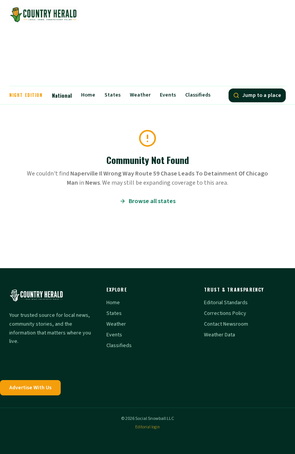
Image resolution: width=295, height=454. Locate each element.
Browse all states (152, 201)
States (112, 95)
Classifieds (197, 95)
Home (88, 95)
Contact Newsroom (226, 324)
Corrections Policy (225, 313)
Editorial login (147, 427)
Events (168, 95)
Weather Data (219, 335)
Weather (140, 95)
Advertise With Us (30, 388)
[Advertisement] (147, 57)
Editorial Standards (226, 302)
